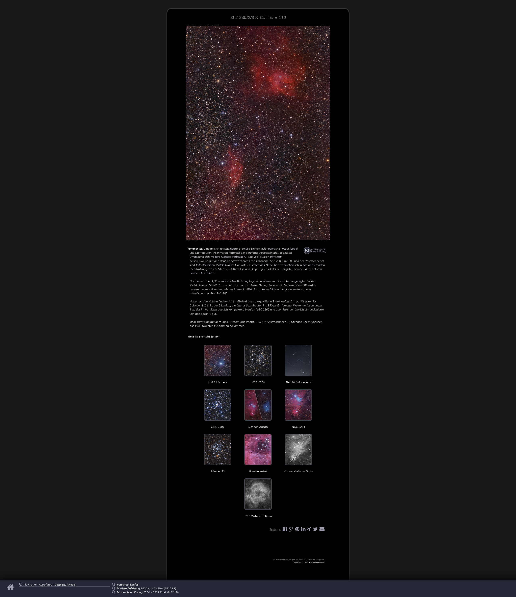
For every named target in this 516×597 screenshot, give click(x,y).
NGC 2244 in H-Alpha (258, 516)
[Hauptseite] (11, 589)
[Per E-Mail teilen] (321, 530)
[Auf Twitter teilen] (315, 530)
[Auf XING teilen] (308, 530)
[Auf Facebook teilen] (284, 530)
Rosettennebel (258, 471)
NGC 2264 (298, 427)
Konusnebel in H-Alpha (298, 471)
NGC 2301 (217, 427)
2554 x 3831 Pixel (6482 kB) (148, 592)
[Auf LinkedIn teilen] (302, 530)
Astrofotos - (52, 584)
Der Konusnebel (258, 427)
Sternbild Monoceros (298, 382)
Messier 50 (218, 471)
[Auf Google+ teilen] (290, 530)
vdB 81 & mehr (217, 382)
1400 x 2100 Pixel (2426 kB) (146, 588)
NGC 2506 (258, 382)
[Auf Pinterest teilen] (296, 530)
